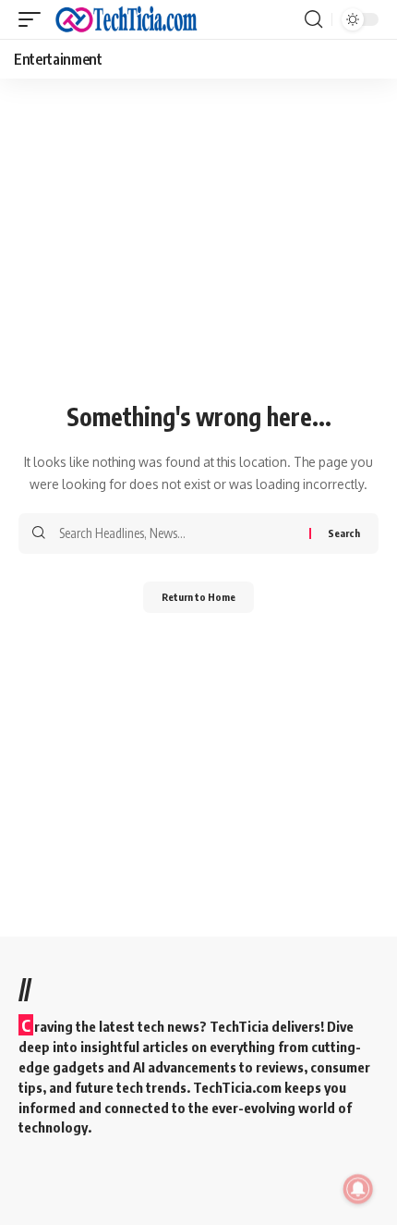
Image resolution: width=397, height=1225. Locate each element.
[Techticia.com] (126, 19)
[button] (34, 19)
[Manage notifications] (358, 1189)
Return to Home (198, 597)
